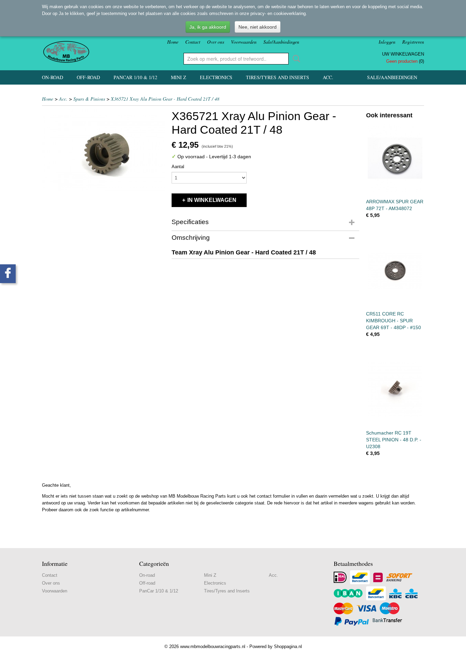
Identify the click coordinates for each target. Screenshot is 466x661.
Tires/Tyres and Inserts (277, 77)
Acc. (328, 77)
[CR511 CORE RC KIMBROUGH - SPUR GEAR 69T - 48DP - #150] (395, 270)
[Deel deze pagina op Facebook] (8, 273)
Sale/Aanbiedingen (281, 42)
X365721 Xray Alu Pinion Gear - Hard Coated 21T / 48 (165, 99)
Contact (192, 42)
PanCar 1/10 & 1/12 (135, 77)
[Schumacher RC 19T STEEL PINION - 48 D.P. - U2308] (395, 389)
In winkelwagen (211, 200)
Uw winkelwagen (403, 54)
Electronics (216, 77)
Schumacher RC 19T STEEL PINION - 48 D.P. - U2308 (393, 439)
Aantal (178, 166)
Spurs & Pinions (89, 99)
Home (172, 42)
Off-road (88, 77)
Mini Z (178, 77)
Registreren (413, 42)
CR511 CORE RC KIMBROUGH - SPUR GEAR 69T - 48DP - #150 (393, 320)
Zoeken (295, 59)
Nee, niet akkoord (257, 27)
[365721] (103, 150)
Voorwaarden (244, 42)
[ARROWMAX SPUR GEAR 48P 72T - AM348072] (395, 158)
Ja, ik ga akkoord (207, 27)
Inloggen (387, 42)
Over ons (215, 42)
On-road (52, 77)
